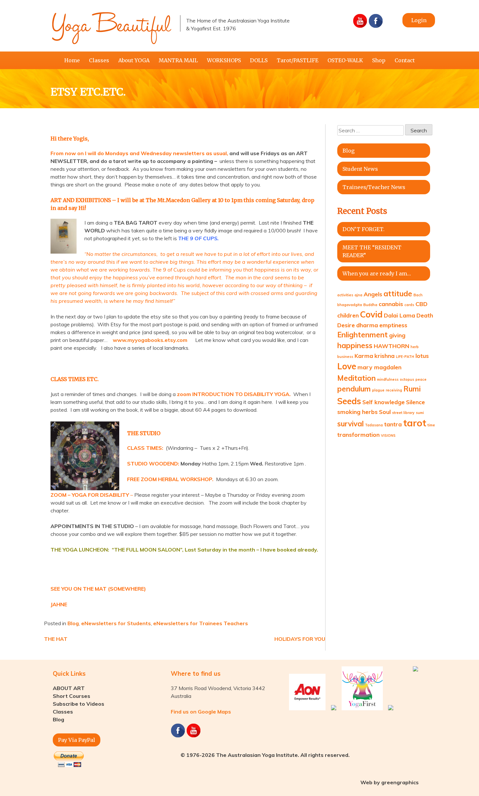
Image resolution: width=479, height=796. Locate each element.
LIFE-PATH (405, 356)
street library (403, 412)
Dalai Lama (399, 315)
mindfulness (388, 379)
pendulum (354, 388)
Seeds (349, 401)
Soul (385, 411)
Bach (418, 295)
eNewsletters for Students (116, 623)
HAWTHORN (391, 345)
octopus (407, 379)
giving (397, 335)
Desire (346, 325)
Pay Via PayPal (76, 740)
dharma (367, 325)
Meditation (356, 378)
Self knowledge (383, 401)
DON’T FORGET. (363, 229)
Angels (373, 294)
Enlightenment (362, 334)
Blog (73, 623)
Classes (99, 60)
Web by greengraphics (389, 782)
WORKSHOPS (224, 60)
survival (350, 423)
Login (419, 20)
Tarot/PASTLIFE (297, 60)
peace (421, 379)
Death (424, 315)
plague (378, 390)
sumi (420, 412)
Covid (371, 314)
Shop (378, 60)
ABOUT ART (69, 688)
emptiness (393, 325)
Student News (360, 169)
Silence (415, 401)
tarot (414, 423)
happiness (354, 345)
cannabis (391, 303)
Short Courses (71, 696)
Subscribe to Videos (78, 703)
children (348, 315)
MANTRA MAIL (178, 60)
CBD (421, 303)
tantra (393, 424)
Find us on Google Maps (201, 711)
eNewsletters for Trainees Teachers (200, 623)
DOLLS (259, 60)
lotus (422, 355)
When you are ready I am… (376, 273)
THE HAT (55, 639)
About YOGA (134, 60)
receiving (394, 390)
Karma (364, 355)
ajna (358, 295)
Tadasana (374, 425)
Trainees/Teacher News (373, 187)
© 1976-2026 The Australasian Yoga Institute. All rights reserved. (265, 755)
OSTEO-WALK (345, 60)
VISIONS (388, 435)
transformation (358, 434)
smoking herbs (357, 411)
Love (346, 366)
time (431, 425)
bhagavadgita (349, 304)
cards (409, 304)
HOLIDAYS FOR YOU (299, 639)
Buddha (370, 304)
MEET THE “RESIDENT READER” (371, 251)
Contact (405, 60)
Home (72, 60)
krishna (384, 355)
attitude (398, 293)
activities (345, 295)
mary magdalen (379, 367)
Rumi (412, 388)
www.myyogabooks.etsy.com (150, 340)
